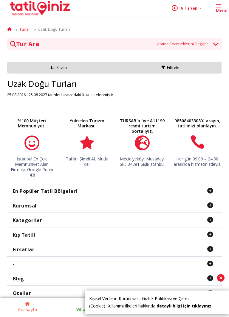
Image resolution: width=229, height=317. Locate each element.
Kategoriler (27, 220)
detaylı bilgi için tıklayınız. (185, 306)
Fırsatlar (24, 249)
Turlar (24, 29)
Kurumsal (25, 205)
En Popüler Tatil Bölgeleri (45, 191)
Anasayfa (27, 309)
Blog (18, 278)
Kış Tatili (24, 235)
